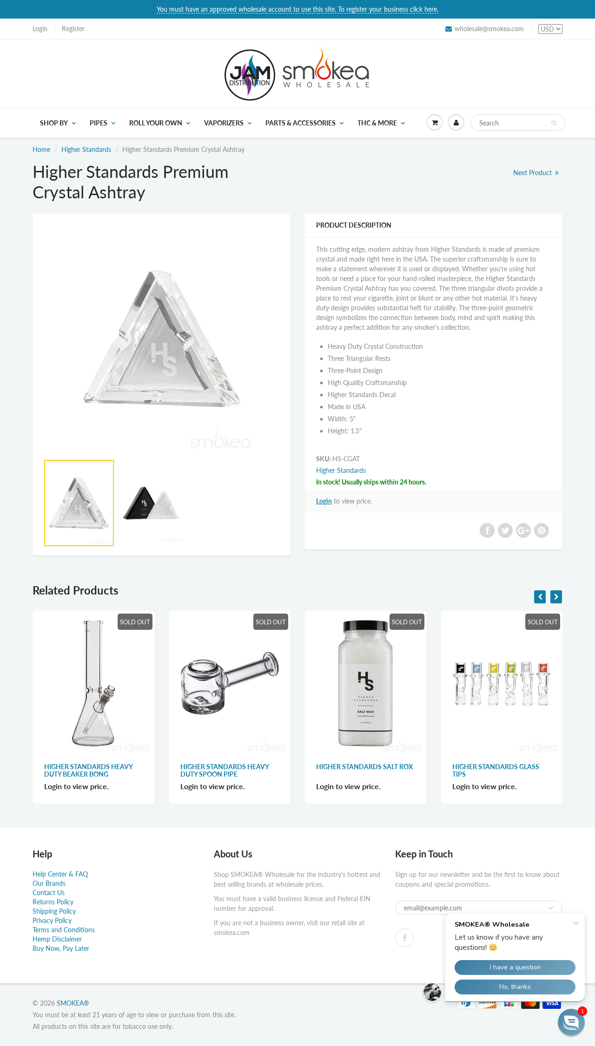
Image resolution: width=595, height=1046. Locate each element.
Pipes (98, 123)
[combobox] (517, 122)
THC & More (377, 123)
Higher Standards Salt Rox (364, 767)
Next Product (533, 173)
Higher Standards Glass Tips (495, 770)
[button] (571, 1022)
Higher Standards (86, 149)
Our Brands (49, 883)
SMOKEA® (73, 1003)
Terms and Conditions (64, 930)
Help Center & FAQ (60, 874)
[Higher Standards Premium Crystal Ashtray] (161, 338)
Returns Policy (53, 902)
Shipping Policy (54, 911)
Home (41, 149)
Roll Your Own (155, 123)
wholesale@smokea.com (489, 29)
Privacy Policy (52, 920)
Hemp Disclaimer (57, 939)
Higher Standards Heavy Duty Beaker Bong (88, 770)
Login (40, 29)
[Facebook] (404, 937)
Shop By (54, 123)
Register (73, 29)
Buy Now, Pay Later (61, 948)
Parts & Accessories (300, 123)
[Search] (554, 123)
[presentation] (540, 596)
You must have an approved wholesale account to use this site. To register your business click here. (297, 9)
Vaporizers (224, 123)
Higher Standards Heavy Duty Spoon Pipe (224, 770)
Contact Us (49, 892)
